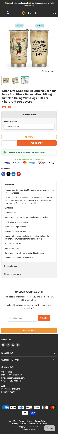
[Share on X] (8, 174)
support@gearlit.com (16, 378)
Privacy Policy (40, 421)
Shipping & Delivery (19, 424)
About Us (12, 421)
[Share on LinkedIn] (13, 174)
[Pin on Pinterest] (19, 174)
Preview (29, 137)
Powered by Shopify (29, 429)
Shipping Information (13, 274)
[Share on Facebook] (3, 174)
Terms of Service (25, 421)
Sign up (44, 318)
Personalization (10, 266)
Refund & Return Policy (38, 424)
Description (9, 185)
